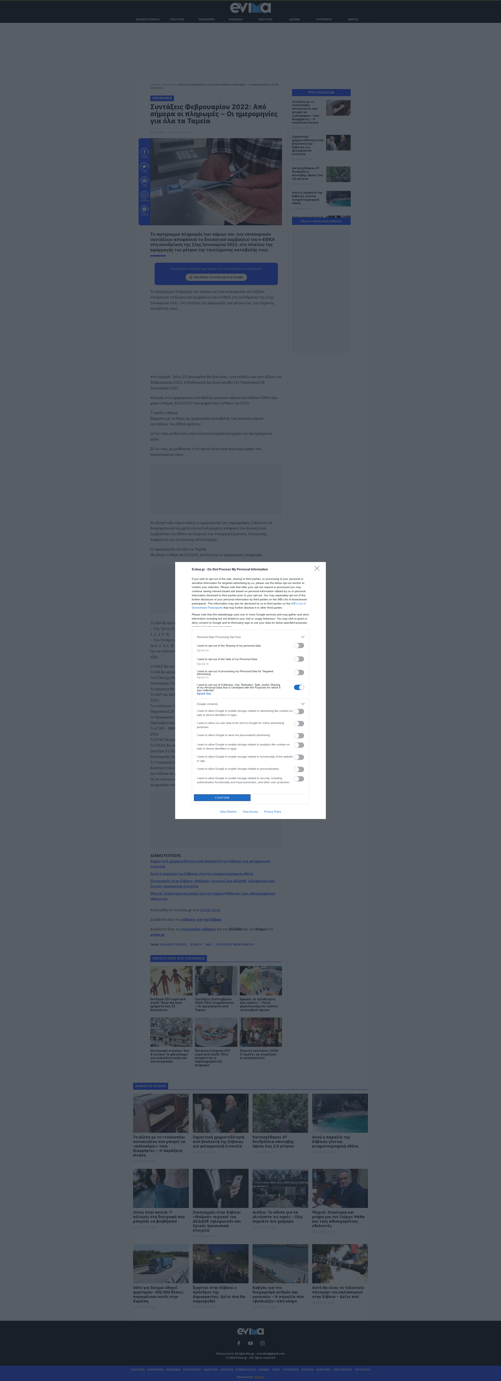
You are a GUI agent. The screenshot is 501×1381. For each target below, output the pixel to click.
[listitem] (250, 637)
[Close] (318, 569)
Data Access (250, 811)
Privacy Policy (272, 811)
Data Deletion (228, 811)
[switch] (299, 645)
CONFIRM (222, 797)
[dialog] (250, 690)
